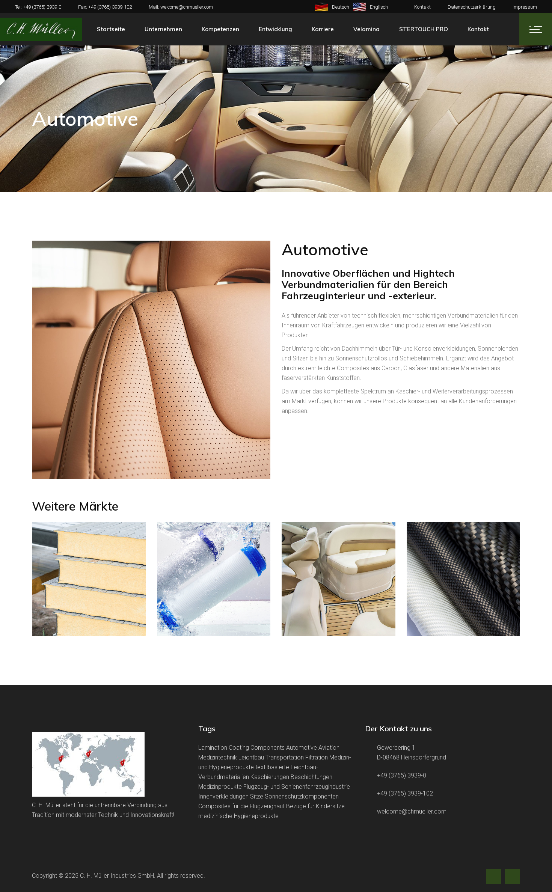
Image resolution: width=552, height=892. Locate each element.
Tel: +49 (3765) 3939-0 (38, 7)
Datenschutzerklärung (472, 7)
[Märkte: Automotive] (151, 360)
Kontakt (422, 7)
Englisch (379, 7)
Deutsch (340, 7)
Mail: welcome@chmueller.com (181, 7)
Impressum (525, 7)
